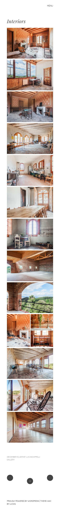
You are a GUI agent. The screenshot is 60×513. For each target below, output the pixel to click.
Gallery (11, 459)
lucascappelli (33, 457)
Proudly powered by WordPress (23, 501)
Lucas (13, 504)
